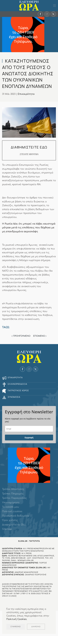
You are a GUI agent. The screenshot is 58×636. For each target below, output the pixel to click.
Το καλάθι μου (10, 507)
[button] (54, 5)
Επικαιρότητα (26, 94)
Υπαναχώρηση (10, 502)
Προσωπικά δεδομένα (15, 516)
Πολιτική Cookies (16, 619)
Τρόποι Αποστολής (13, 489)
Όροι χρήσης (10, 520)
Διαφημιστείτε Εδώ (14, 524)
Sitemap (7, 529)
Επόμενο (39, 336)
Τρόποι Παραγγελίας (14, 498)
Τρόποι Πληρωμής (13, 493)
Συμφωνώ (16, 627)
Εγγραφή (29, 437)
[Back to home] (29, 5)
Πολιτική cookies (12, 511)
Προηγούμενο (21, 336)
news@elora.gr (26, 560)
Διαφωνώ (36, 627)
